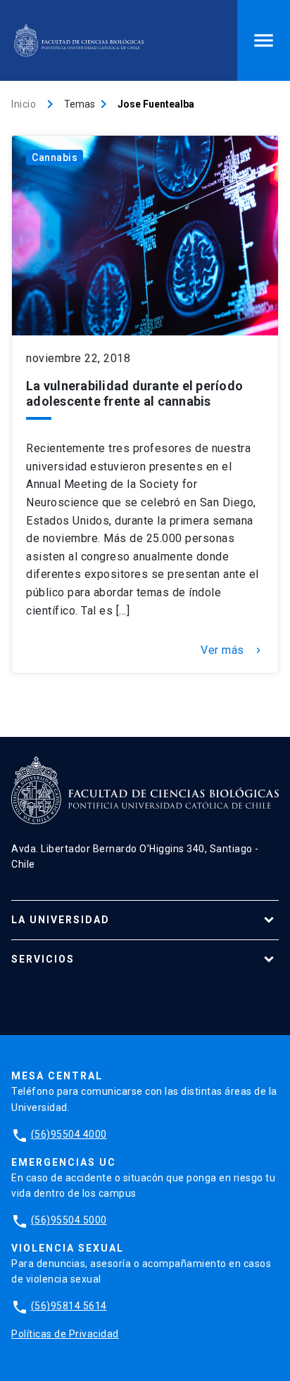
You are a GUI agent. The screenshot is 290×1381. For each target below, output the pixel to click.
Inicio (23, 104)
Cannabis (54, 157)
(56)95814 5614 (69, 1305)
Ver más (232, 650)
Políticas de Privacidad (65, 1334)
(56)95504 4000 (69, 1134)
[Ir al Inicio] (79, 40)
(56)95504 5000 (69, 1220)
